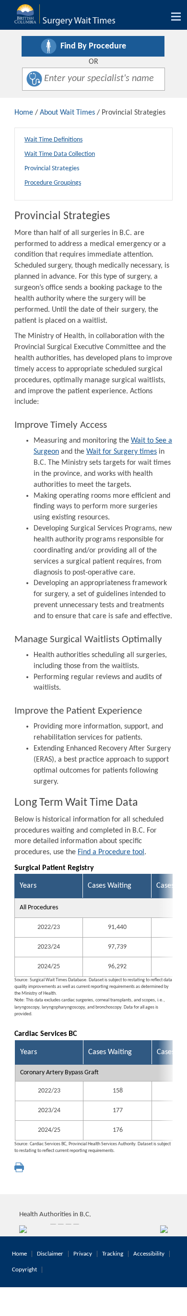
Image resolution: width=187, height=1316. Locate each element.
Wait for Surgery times (121, 452)
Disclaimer (50, 1254)
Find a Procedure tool (111, 852)
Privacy (82, 1254)
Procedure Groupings (52, 183)
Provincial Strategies (51, 168)
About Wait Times (67, 113)
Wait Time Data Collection (59, 154)
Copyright (24, 1270)
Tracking (112, 1254)
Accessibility (148, 1254)
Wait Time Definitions (53, 139)
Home (23, 113)
